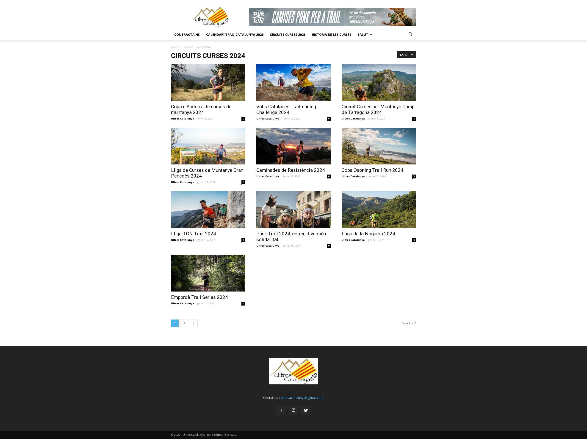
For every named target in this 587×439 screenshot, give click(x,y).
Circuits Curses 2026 (287, 34)
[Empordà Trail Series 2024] (208, 273)
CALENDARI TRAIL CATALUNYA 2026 (234, 34)
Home (175, 47)
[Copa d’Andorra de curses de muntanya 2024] (208, 82)
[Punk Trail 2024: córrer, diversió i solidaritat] (293, 209)
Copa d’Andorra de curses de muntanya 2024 (201, 109)
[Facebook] (281, 410)
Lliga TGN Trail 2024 (193, 233)
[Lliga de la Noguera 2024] (379, 209)
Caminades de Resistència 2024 (290, 170)
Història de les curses (331, 34)
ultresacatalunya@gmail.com (302, 397)
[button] (410, 34)
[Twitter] (305, 410)
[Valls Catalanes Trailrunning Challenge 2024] (293, 82)
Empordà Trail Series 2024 (199, 297)
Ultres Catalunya (182, 118)
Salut (363, 34)
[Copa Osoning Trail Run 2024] (379, 146)
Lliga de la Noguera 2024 (368, 233)
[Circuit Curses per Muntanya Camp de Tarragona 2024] (379, 82)
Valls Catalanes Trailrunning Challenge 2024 (286, 109)
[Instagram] (293, 410)
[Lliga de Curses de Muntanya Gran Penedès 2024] (208, 146)
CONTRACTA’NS (187, 34)
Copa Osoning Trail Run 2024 (372, 170)
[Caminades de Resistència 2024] (293, 146)
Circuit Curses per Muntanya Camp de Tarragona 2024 (378, 109)
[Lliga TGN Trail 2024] (208, 209)
